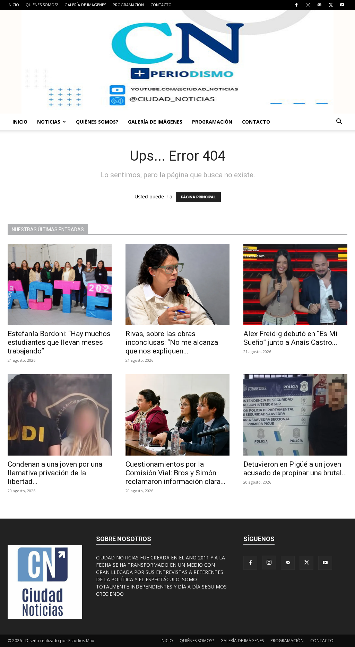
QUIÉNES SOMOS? (42, 4)
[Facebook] (296, 5)
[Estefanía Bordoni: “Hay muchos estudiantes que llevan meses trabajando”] (60, 284)
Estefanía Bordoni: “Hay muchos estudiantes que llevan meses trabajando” (59, 342)
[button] (339, 122)
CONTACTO (161, 4)
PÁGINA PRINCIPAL (198, 197)
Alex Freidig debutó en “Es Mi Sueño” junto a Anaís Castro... (290, 338)
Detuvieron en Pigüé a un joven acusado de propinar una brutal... (295, 468)
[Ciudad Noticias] (177, 62)
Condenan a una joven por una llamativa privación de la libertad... (55, 473)
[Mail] (319, 5)
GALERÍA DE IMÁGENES (85, 4)
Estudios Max (81, 641)
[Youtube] (342, 5)
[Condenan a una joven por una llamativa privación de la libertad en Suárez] (60, 415)
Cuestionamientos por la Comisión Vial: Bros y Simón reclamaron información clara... (175, 473)
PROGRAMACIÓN (128, 4)
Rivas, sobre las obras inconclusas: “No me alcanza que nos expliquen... (171, 342)
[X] (331, 5)
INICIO (13, 4)
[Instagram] (308, 5)
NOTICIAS (48, 121)
